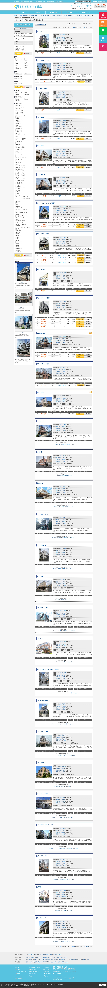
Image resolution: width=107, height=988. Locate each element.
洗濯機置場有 (20, 169)
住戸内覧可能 (20, 225)
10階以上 (19, 233)
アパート (18, 38)
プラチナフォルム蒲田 (43, 364)
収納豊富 (19, 201)
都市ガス (19, 250)
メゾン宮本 (40, 576)
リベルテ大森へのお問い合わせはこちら (63, 786)
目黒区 (59, 954)
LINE (103, 33)
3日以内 (18, 94)
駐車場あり (19, 229)
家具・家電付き (20, 167)
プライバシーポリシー (20, 971)
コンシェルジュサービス (23, 227)
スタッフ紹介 (47, 969)
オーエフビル (40, 269)
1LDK (26, 60)
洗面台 (18, 185)
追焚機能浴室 (20, 180)
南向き (18, 238)
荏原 (40, 957)
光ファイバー (20, 207)
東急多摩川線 (62, 959)
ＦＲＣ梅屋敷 (40, 117)
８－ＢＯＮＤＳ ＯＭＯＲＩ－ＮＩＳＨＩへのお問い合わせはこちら (63, 693)
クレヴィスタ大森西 (42, 607)
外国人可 (19, 136)
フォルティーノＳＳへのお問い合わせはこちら (63, 817)
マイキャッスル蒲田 (42, 731)
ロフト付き (19, 151)
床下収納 (19, 195)
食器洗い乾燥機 (20, 174)
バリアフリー (20, 122)
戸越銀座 (53, 962)
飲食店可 (19, 245)
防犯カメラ (19, 219)
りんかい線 (69, 959)
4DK (26, 67)
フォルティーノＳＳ (42, 793)
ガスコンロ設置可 (21, 138)
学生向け (19, 141)
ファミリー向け (20, 146)
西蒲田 (32, 957)
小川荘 (39, 887)
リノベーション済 (21, 115)
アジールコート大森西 (43, 298)
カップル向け (20, 143)
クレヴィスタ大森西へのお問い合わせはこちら (63, 630)
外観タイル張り (20, 170)
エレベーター (20, 161)
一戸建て (18, 39)
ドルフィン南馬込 (19, 282)
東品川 (28, 957)
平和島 (63, 307)
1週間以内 (27, 94)
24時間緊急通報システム (23, 216)
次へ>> (87, 27)
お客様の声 (46, 971)
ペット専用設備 (20, 107)
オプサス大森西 (41, 545)
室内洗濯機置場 (20, 148)
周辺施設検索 (47, 973)
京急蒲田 (64, 39)
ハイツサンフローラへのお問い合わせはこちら (63, 537)
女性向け (19, 144)
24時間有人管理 (20, 220)
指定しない (19, 92)
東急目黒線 (75, 959)
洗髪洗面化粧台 (20, 187)
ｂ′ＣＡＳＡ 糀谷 (19, 332)
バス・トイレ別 (20, 178)
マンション (25, 38)
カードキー (19, 133)
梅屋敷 (63, 37)
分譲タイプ (19, 125)
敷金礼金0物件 (32, 969)
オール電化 (19, 159)
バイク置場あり (20, 165)
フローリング (20, 149)
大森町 (63, 124)
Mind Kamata (41, 333)
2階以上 (18, 230)
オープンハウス (20, 134)
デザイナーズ (20, 113)
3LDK (26, 65)
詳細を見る (79, 52)
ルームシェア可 (20, 139)
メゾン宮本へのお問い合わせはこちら (63, 599)
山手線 (87, 959)
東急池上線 (29, 959)
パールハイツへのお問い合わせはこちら (63, 661)
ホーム (17, 967)
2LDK (17, 64)
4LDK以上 (18, 68)
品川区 (32, 954)
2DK (26, 62)
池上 (49, 957)
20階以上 (19, 235)
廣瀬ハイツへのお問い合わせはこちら (63, 506)
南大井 (36, 957)
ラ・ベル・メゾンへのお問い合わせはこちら (63, 941)
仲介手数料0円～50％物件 (35, 967)
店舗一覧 (46, 976)
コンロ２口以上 (20, 172)
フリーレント (20, 131)
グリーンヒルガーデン (43, 700)
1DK (17, 60)
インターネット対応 (21, 209)
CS (17, 203)
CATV (18, 206)
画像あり (18, 99)
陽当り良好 (19, 110)
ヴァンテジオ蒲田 (42, 88)
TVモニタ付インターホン (23, 212)
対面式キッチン (20, 177)
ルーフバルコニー (21, 157)
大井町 (48, 962)
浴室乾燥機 (19, 182)
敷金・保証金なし (20, 46)
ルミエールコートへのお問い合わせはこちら (63, 444)
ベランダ (19, 154)
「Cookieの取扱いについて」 (17, 986)
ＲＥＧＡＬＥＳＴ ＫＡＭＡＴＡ (46, 824)
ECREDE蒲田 (41, 174)
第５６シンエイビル (42, 31)
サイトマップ (18, 976)
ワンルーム (19, 59)
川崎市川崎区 (53, 954)
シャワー (19, 188)
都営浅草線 (47, 959)
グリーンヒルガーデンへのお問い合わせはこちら (63, 724)
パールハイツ (40, 638)
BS (17, 204)
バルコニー (19, 156)
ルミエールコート (42, 421)
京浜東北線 (59, 40)
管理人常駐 (19, 126)
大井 (61, 957)
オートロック (20, 211)
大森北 (53, 957)
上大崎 (57, 957)
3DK (17, 65)
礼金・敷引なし (20, 48)
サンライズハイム (42, 856)
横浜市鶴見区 (38, 954)
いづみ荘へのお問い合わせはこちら (63, 475)
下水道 (18, 251)
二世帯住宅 (19, 130)
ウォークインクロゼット (23, 196)
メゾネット (19, 152)
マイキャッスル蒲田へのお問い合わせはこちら (63, 755)
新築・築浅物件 (32, 973)
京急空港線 (59, 210)
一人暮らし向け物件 (34, 971)
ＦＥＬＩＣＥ (40, 392)
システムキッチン (21, 175)
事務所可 (19, 118)
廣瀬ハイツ (40, 483)
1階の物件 (19, 232)
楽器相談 (19, 108)
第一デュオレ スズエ (43, 60)
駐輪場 (18, 164)
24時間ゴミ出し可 (21, 224)
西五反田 (45, 957)
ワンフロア (19, 242)
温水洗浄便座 (20, 183)
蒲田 (64, 34)
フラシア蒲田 (40, 145)
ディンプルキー (20, 217)
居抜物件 (19, 247)
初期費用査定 (102, 17)
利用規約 (17, 973)
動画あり (27, 99)
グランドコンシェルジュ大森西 (46, 203)
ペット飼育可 (20, 105)
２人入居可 (19, 120)
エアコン (19, 191)
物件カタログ (18, 978)
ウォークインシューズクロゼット (23, 199)
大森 (31, 962)
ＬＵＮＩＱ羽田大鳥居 (20, 307)
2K (16, 62)
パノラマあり (19, 100)
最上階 (18, 237)
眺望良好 (19, 128)
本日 (26, 92)
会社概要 (17, 969)
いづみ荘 (39, 452)
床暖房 (18, 193)
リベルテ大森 (40, 762)
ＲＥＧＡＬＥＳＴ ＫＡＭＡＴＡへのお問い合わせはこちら (63, 848)
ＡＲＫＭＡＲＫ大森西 (43, 233)
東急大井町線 (54, 959)
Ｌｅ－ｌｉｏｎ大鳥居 (20, 357)
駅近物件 (31, 976)
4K (16, 67)
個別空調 (19, 248)
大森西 (64, 63)
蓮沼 (63, 962)
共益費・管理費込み (21, 50)
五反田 (40, 962)
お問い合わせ (47, 967)
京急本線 (58, 37)
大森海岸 (59, 962)
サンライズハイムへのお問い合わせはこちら (63, 879)
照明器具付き (20, 162)
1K (25, 59)
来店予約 (102, 25)
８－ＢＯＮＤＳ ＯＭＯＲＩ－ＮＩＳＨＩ (49, 669)
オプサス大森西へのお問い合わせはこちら (63, 568)
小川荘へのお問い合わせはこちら (63, 910)
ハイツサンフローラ (42, 514)
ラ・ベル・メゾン (42, 918)
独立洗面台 (19, 190)
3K (25, 64)
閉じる (102, 985)
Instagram (103, 49)
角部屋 (18, 240)
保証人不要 (19, 117)
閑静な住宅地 (20, 112)
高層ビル (19, 243)
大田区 (61, 34)
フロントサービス (21, 222)
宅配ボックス (20, 214)
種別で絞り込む (23, 28)
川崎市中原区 (46, 954)
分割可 (18, 123)
